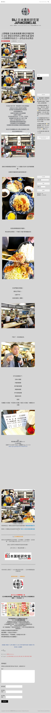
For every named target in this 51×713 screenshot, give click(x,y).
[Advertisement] (43, 52)
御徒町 (12, 656)
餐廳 (31, 656)
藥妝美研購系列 (30, 525)
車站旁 (28, 656)
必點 (21, 656)
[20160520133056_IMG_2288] (18, 145)
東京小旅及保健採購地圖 (28, 529)
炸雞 (25, 656)
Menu (4, 1)
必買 (19, 656)
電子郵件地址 (3, 691)
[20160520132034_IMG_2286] (18, 422)
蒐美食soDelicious (5, 41)
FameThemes (47, 710)
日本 (23, 656)
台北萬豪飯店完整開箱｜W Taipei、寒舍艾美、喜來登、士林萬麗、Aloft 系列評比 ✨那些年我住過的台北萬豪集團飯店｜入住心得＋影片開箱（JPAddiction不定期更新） (43, 110)
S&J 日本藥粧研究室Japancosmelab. (25, 21)
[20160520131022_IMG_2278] (18, 198)
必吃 (17, 656)
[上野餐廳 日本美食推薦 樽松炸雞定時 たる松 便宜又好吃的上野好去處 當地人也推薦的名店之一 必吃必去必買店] (14, 55)
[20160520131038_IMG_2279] (18, 258)
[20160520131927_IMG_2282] (18, 315)
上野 (8, 656)
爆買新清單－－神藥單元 (18, 576)
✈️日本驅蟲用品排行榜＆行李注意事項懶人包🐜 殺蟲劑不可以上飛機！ (43, 119)
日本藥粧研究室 (14, 41)
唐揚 (10, 656)
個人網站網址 (3, 696)
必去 (15, 656)
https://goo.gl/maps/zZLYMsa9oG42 (18, 446)
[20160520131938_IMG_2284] (18, 354)
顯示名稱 (3, 686)
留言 (2, 668)
